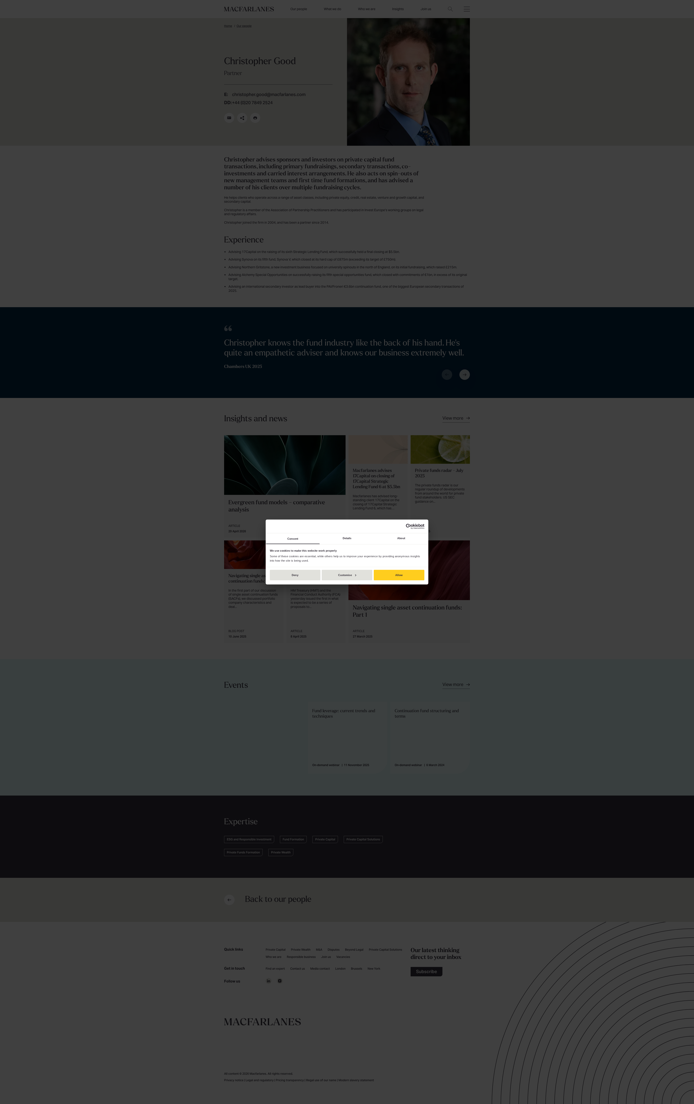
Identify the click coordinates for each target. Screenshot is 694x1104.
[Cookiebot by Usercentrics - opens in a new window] (408, 526)
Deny (295, 574)
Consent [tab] (292, 538)
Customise (345, 574)
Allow (399, 574)
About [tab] (401, 538)
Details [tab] (347, 538)
